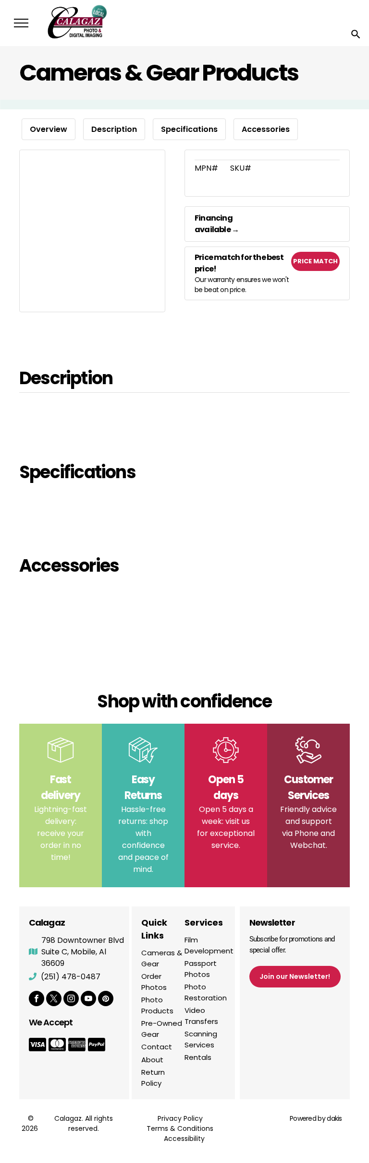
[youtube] (88, 1000)
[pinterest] (105, 1000)
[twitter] (54, 1000)
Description (114, 129)
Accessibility (184, 1138)
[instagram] (71, 1000)
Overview (48, 129)
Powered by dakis (316, 1118)
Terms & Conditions (180, 1128)
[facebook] (36, 1000)
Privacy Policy (180, 1118)
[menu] (21, 23)
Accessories (266, 129)
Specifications (189, 129)
